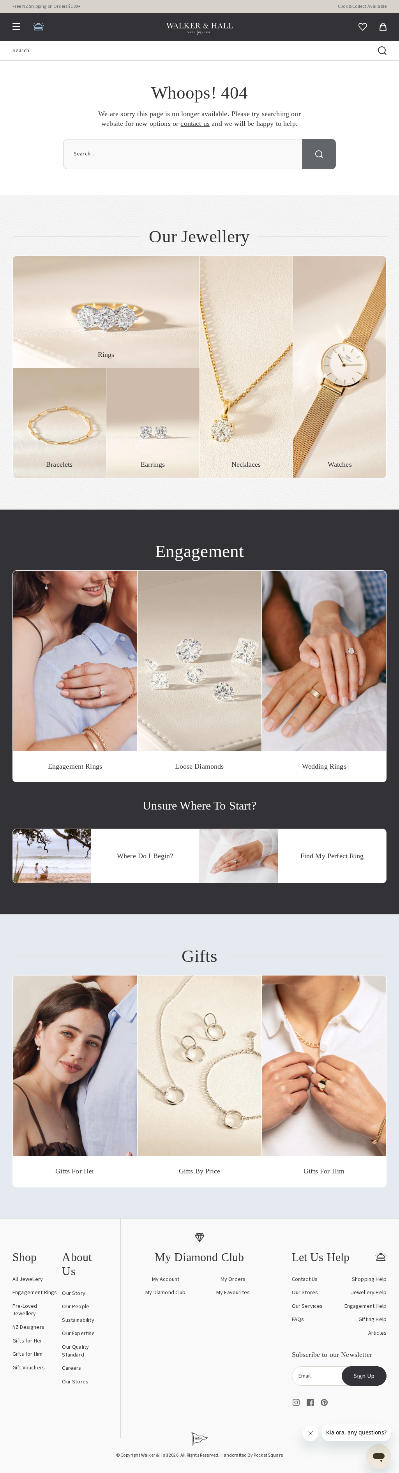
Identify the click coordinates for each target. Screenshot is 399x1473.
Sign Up (364, 1376)
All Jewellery (27, 1279)
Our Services (307, 1306)
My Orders (233, 1279)
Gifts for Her (27, 1341)
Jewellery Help (369, 1293)
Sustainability (78, 1320)
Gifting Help (372, 1319)
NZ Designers (28, 1327)
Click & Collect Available (362, 6)
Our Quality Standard (75, 1351)
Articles (377, 1333)
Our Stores (75, 1382)
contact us (195, 123)
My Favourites (233, 1293)
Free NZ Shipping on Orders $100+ (46, 6)
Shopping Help (369, 1279)
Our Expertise (78, 1333)
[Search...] (382, 50)
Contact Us (305, 1279)
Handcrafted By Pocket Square (252, 1455)
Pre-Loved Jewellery (24, 1310)
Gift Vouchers (28, 1368)
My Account (166, 1279)
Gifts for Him (27, 1354)
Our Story (73, 1293)
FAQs (298, 1319)
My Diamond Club (165, 1293)
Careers (71, 1368)
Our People (75, 1307)
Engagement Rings (34, 1293)
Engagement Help (365, 1306)
